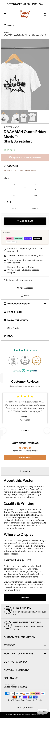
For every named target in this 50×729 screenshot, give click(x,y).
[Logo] (25, 14)
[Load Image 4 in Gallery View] (32, 117)
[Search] (3, 25)
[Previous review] (3, 431)
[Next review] (47, 431)
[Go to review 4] (28, 430)
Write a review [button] (25, 457)
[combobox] (25, 25)
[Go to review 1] (21, 430)
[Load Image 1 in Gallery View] (5, 116)
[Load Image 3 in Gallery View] (23, 116)
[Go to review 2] (24, 430)
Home (6, 33)
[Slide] (45, 178)
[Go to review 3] (26, 430)
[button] (45, 14)
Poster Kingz (20, 700)
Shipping (8, 280)
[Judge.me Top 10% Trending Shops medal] (37, 360)
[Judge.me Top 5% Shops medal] (25, 360)
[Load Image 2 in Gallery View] (14, 116)
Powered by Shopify (34, 700)
